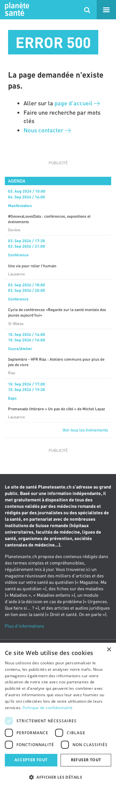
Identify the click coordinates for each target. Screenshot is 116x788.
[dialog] (58, 715)
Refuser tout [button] (86, 760)
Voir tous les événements (85, 429)
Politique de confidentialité (47, 707)
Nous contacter (44, 130)
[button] (58, 777)
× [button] (108, 649)
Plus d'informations (24, 626)
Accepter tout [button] (31, 760)
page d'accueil (74, 103)
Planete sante (16, 9)
